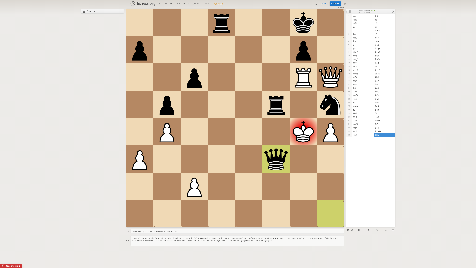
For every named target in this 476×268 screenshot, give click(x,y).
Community (197, 3)
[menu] (102, 11)
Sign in (324, 4)
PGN (127, 240)
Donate (219, 4)
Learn (177, 3)
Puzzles (168, 3)
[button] (348, 11)
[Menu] (393, 230)
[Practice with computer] (352, 230)
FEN (127, 231)
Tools (208, 3)
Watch (186, 3)
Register (335, 4)
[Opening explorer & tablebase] (348, 230)
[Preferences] (344, 3)
